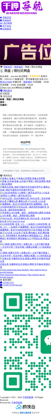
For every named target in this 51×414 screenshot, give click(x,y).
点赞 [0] (6, 93)
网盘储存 (18, 67)
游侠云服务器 (25, 413)
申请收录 (6, 20)
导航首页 (6, 17)
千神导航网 (27, 397)
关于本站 (6, 26)
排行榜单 (7, 23)
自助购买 (6, 29)
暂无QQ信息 (6, 82)
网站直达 (7, 90)
